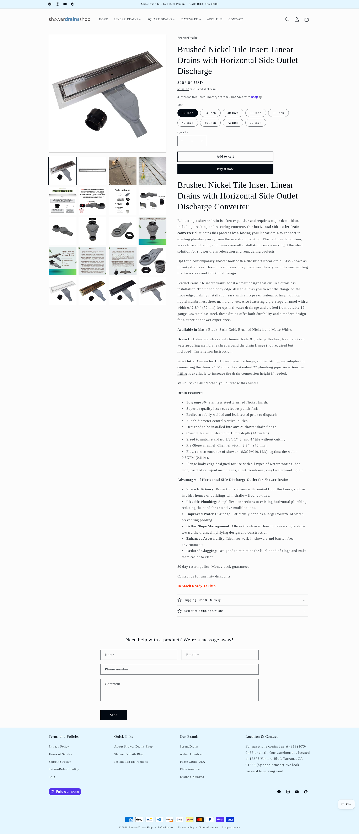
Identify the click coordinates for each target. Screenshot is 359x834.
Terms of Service (61, 754)
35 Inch (255, 113)
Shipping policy (231, 827)
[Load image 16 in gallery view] (152, 261)
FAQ (52, 776)
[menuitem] (103, 19)
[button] (287, 19)
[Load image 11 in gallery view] (122, 231)
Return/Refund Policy (64, 769)
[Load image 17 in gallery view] (62, 291)
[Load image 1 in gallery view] (62, 171)
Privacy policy (186, 827)
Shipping (183, 89)
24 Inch (210, 113)
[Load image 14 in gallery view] (92, 261)
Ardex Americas (191, 754)
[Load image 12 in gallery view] (152, 231)
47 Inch (187, 122)
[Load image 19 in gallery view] (122, 291)
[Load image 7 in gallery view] (122, 201)
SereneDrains (189, 746)
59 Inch (210, 122)
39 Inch (278, 113)
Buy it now (225, 169)
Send (113, 714)
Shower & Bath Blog (129, 754)
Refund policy (166, 827)
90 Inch (255, 122)
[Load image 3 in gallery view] (122, 171)
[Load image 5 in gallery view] (62, 201)
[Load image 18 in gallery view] (92, 291)
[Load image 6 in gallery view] (92, 201)
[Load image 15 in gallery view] (122, 261)
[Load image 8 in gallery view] (152, 201)
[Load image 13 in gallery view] (62, 261)
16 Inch (187, 113)
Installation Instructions (131, 761)
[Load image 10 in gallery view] (92, 231)
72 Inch (233, 122)
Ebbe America (190, 769)
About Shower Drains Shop (133, 746)
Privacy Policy (59, 746)
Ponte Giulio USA (192, 761)
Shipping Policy (60, 761)
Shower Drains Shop (140, 827)
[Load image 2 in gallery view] (92, 171)
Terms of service (208, 827)
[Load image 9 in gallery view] (62, 231)
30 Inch (233, 113)
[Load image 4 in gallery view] (152, 171)
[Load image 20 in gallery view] (152, 291)
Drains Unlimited (192, 776)
